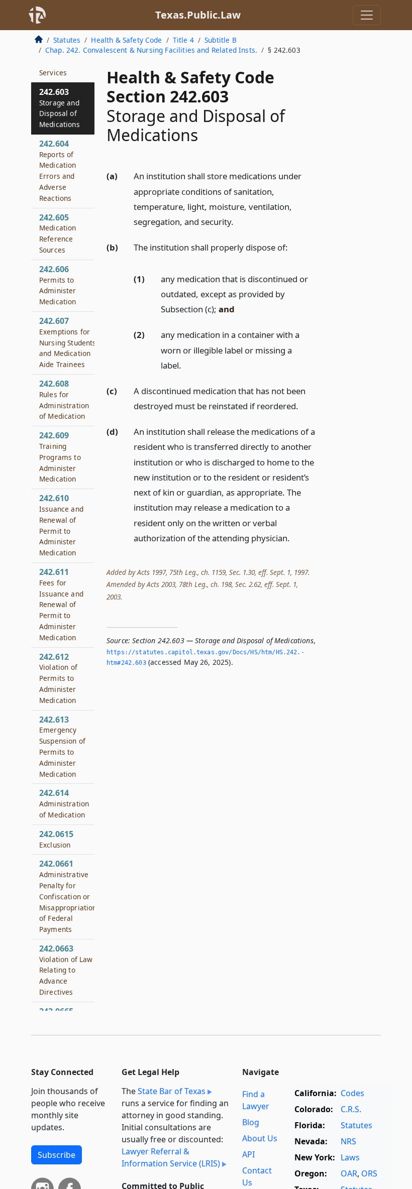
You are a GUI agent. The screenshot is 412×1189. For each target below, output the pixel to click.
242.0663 (66, 970)
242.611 (61, 604)
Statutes (66, 40)
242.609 (60, 457)
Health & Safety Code (126, 40)
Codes (352, 1093)
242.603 (59, 107)
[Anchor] (239, 221)
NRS (348, 1141)
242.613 (62, 746)
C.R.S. (351, 1109)
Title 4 (183, 40)
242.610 (61, 525)
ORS (369, 1173)
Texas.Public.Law (198, 15)
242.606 (57, 285)
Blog (250, 1122)
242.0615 (56, 839)
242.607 (67, 342)
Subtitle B (220, 40)
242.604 (57, 170)
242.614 (64, 803)
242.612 (58, 678)
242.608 (64, 399)
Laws (350, 1157)
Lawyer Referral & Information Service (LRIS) (171, 1157)
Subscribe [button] (56, 1154)
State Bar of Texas (171, 1091)
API (248, 1154)
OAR (349, 1173)
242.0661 (68, 896)
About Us (259, 1138)
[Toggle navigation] (367, 15)
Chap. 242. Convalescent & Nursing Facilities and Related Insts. (151, 50)
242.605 (57, 233)
